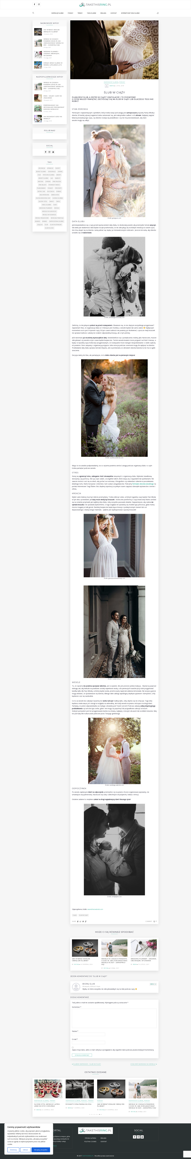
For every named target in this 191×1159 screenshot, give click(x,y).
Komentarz (76, 1007)
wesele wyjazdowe (42, 218)
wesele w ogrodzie (49, 211)
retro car (41, 191)
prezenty (58, 188)
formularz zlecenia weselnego (143, 484)
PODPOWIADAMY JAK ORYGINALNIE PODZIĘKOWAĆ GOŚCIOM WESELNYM (54, 107)
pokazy (50, 188)
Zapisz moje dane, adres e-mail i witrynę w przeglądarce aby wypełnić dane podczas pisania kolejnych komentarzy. (113, 1050)
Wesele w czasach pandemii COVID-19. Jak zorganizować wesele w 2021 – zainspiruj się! (114, 961)
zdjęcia (39, 224)
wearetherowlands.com (95, 909)
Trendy (80, 13)
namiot (57, 178)
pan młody (42, 185)
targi (58, 201)
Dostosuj (13, 1150)
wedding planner (45, 208)
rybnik (58, 191)
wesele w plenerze (49, 214)
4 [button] (94, 1114)
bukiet (58, 168)
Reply (152, 984)
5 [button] (96, 1114)
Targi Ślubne (91, 13)
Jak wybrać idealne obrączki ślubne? (81, 959)
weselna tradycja (57, 218)
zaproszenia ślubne (56, 221)
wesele (56, 208)
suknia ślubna (58, 198)
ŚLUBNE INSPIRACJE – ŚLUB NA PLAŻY (87, 1064)
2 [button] (91, 1114)
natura (40, 181)
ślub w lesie (49, 228)
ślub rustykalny (56, 224)
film (39, 175)
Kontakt (114, 13)
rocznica (50, 191)
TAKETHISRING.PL (88, 1156)
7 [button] (99, 1114)
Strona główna (90, 1138)
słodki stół (43, 201)
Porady (70, 13)
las (52, 178)
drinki (60, 171)
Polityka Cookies (90, 1142)
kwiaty (58, 175)
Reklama (103, 13)
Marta (112, 86)
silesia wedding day (43, 198)
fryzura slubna (48, 175)
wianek (37, 221)
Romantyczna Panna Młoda (47, 1104)
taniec (51, 201)
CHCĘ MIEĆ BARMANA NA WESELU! (143, 1064)
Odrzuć (25, 1150)
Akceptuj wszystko (40, 1150)
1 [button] (89, 1114)
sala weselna (44, 195)
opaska (47, 181)
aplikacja (42, 168)
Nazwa (75, 1031)
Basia (135, 964)
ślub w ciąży (83, 915)
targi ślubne (46, 204)
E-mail (75, 1039)
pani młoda (57, 181)
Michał (76, 964)
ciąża (74, 915)
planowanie (41, 188)
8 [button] (101, 1114)
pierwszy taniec (54, 185)
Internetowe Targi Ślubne (130, 13)
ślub (46, 224)
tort (55, 204)
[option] (85, 952)
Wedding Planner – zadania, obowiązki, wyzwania (144, 959)
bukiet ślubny (41, 171)
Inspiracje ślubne (57, 13)
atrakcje (50, 168)
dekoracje (52, 171)
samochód (55, 195)
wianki (44, 221)
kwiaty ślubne (43, 178)
